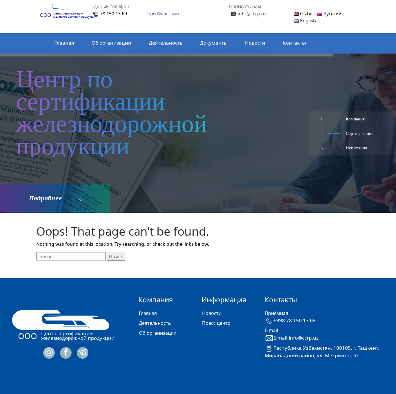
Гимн (175, 13)
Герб (151, 13)
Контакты (294, 42)
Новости (255, 42)
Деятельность (166, 42)
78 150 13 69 (113, 13)
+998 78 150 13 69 (294, 320)
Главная (64, 42)
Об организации (111, 42)
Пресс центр (216, 323)
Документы (214, 42)
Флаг (162, 13)
